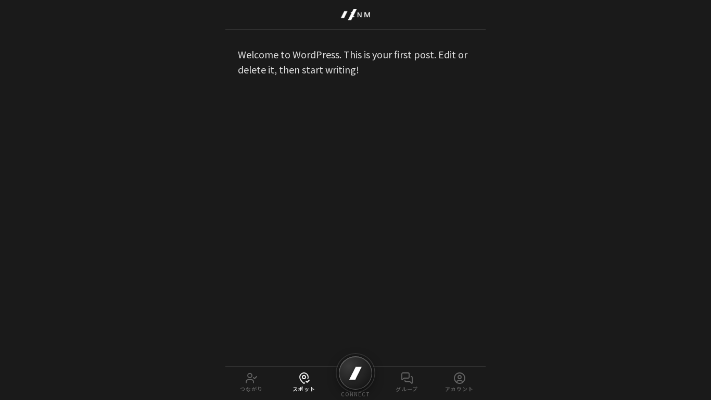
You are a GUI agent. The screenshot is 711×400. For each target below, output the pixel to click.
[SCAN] (355, 373)
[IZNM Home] (355, 14)
